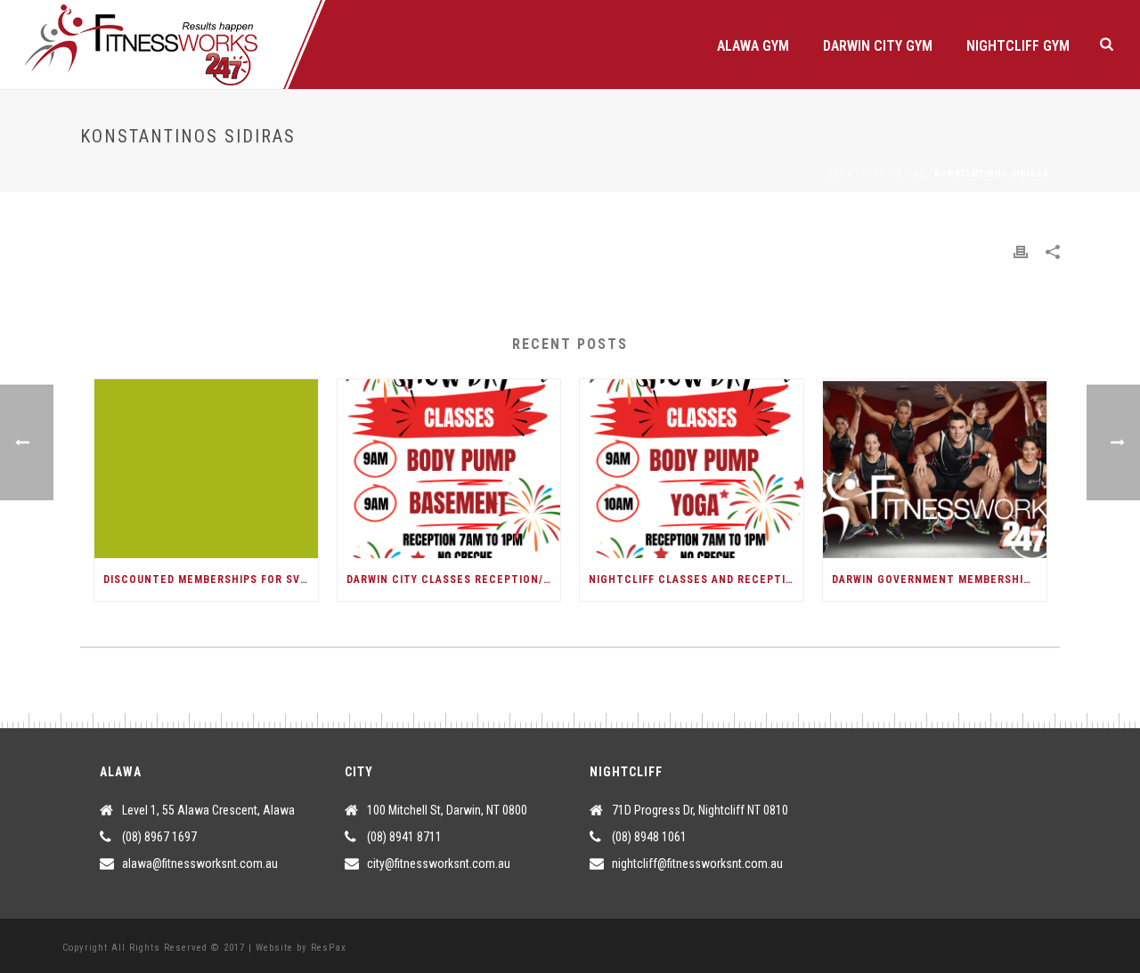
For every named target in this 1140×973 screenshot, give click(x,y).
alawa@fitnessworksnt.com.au (200, 863)
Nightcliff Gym (1018, 45)
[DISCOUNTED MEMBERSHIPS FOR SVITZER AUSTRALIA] (206, 468)
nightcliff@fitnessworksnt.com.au (697, 863)
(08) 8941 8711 (404, 837)
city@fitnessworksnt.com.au (438, 863)
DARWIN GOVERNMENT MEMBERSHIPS (935, 579)
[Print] (1021, 251)
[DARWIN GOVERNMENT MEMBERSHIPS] (934, 468)
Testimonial (893, 174)
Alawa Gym (753, 45)
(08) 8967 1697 (159, 837)
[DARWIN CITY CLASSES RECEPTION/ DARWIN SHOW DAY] (449, 468)
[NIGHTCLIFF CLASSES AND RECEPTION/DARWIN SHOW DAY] (691, 468)
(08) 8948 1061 (649, 837)
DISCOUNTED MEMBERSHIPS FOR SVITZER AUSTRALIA (210, 579)
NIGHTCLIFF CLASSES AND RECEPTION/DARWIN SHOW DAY (696, 579)
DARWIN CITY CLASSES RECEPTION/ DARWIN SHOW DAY (453, 579)
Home (839, 174)
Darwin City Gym (877, 45)
